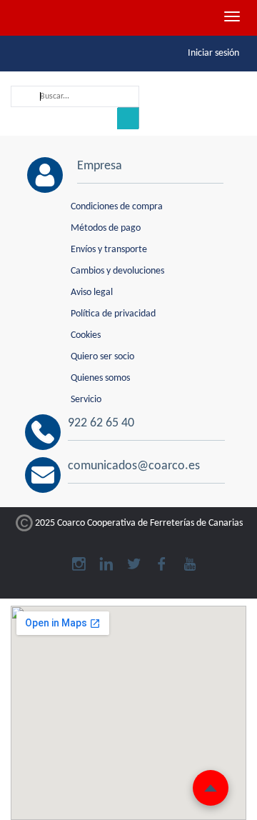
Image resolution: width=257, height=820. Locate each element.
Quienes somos (100, 378)
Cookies (86, 335)
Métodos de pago (106, 228)
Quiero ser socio (102, 356)
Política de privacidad (113, 314)
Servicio (86, 399)
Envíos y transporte (109, 249)
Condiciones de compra (117, 206)
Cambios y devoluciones (117, 271)
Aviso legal (92, 292)
